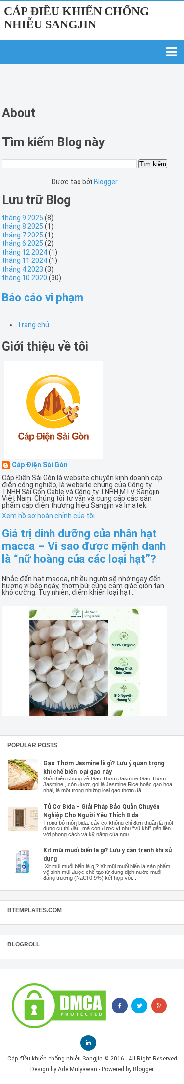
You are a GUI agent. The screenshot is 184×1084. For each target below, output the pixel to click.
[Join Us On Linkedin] (88, 1043)
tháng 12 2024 (24, 252)
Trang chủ (33, 325)
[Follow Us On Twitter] (139, 1005)
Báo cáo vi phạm (42, 297)
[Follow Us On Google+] (159, 1005)
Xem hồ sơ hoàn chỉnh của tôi (48, 515)
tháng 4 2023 (22, 269)
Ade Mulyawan (77, 1069)
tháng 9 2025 (22, 218)
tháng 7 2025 (22, 235)
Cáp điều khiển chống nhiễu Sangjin (76, 18)
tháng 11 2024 (24, 260)
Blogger (105, 182)
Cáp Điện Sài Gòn (40, 465)
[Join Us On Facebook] (120, 1005)
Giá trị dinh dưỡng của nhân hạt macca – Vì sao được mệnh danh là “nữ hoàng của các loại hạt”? (84, 546)
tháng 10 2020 (24, 278)
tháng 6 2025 (22, 243)
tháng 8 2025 (22, 226)
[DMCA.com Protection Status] (59, 1005)
